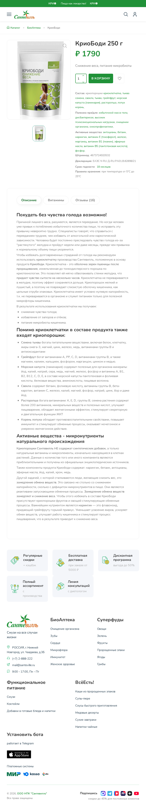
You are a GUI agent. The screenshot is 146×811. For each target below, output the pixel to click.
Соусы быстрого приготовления (96, 705)
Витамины (56, 200)
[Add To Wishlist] (119, 78)
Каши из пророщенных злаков (95, 691)
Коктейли (13, 704)
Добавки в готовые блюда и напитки (31, 711)
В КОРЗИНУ (100, 78)
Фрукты (102, 643)
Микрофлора (58, 650)
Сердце (55, 643)
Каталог (15, 27)
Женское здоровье (62, 664)
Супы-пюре (82, 698)
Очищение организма (64, 629)
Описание (28, 200)
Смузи (11, 697)
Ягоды (101, 657)
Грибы (101, 664)
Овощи (101, 629)
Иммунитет (57, 657)
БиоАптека (34, 27)
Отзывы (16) (85, 200)
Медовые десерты (87, 712)
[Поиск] (126, 14)
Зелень (102, 636)
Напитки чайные (86, 727)
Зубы (53, 636)
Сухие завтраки (85, 719)
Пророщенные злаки (111, 650)
